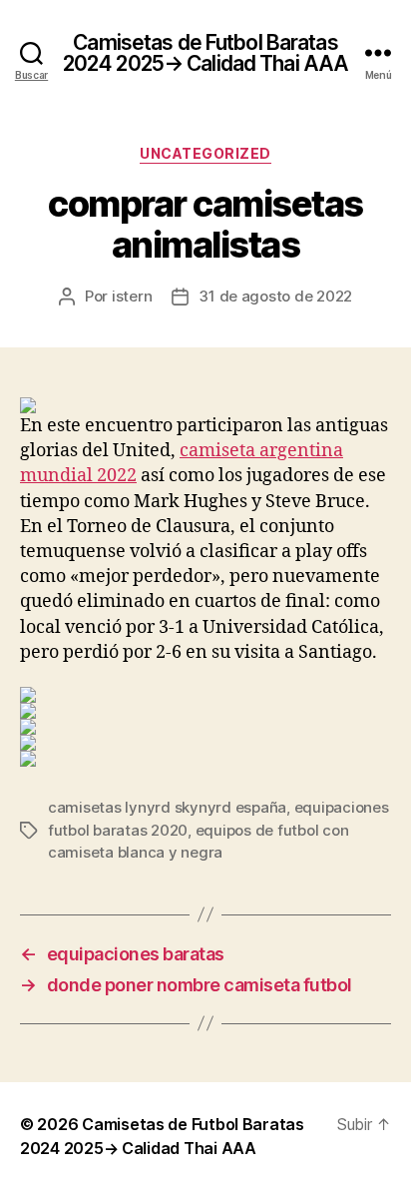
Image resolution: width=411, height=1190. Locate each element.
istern (132, 296)
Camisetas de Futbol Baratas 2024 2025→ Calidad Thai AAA (205, 53)
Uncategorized (205, 153)
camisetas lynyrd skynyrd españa (167, 807)
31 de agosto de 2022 (275, 296)
